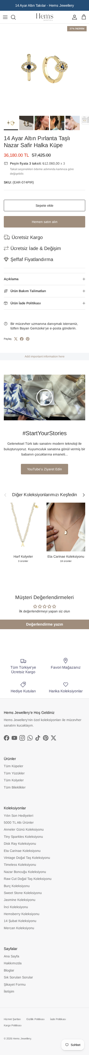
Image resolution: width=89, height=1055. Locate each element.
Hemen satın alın (44, 222)
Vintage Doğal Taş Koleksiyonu (27, 858)
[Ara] (15, 17)
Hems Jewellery (22, 1038)
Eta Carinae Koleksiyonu (22, 851)
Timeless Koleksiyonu (20, 864)
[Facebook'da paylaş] (21, 339)
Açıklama (11, 279)
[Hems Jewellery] (44, 17)
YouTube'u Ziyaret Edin (44, 469)
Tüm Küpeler (13, 766)
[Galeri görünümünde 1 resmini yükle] (44, 68)
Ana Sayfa (11, 956)
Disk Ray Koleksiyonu (20, 843)
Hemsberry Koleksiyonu (21, 914)
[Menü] (5, 17)
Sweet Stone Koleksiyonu (23, 893)
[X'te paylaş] (16, 339)
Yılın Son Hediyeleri (18, 815)
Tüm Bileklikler (15, 787)
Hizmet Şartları (12, 1019)
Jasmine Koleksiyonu (19, 900)
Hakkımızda (13, 963)
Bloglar (9, 970)
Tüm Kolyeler (14, 780)
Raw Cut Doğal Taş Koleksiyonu (28, 879)
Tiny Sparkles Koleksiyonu (23, 836)
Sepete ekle (44, 205)
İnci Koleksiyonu (16, 907)
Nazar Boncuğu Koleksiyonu (25, 872)
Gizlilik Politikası (35, 1019)
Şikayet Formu (15, 984)
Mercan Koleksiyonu (19, 928)
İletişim (9, 991)
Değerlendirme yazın (44, 624)
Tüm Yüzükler (14, 773)
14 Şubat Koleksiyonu (20, 921)
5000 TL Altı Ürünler (19, 822)
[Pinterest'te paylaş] (27, 339)
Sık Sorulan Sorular (18, 977)
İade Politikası (58, 1019)
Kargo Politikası (13, 1025)
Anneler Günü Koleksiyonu (24, 829)
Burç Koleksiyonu (17, 886)
